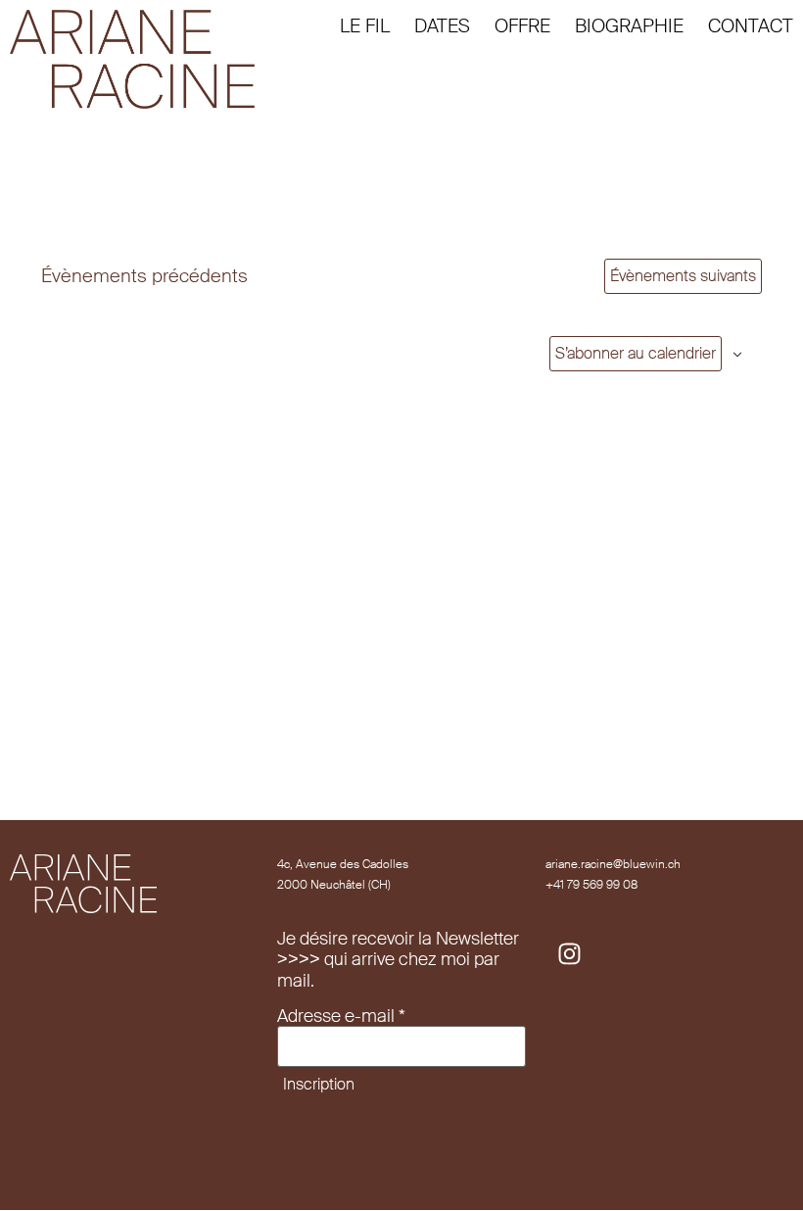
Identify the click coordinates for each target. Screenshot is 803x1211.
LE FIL (365, 26)
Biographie (629, 26)
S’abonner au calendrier (635, 353)
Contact (750, 26)
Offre (522, 26)
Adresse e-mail (341, 1017)
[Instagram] (569, 953)
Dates (442, 26)
